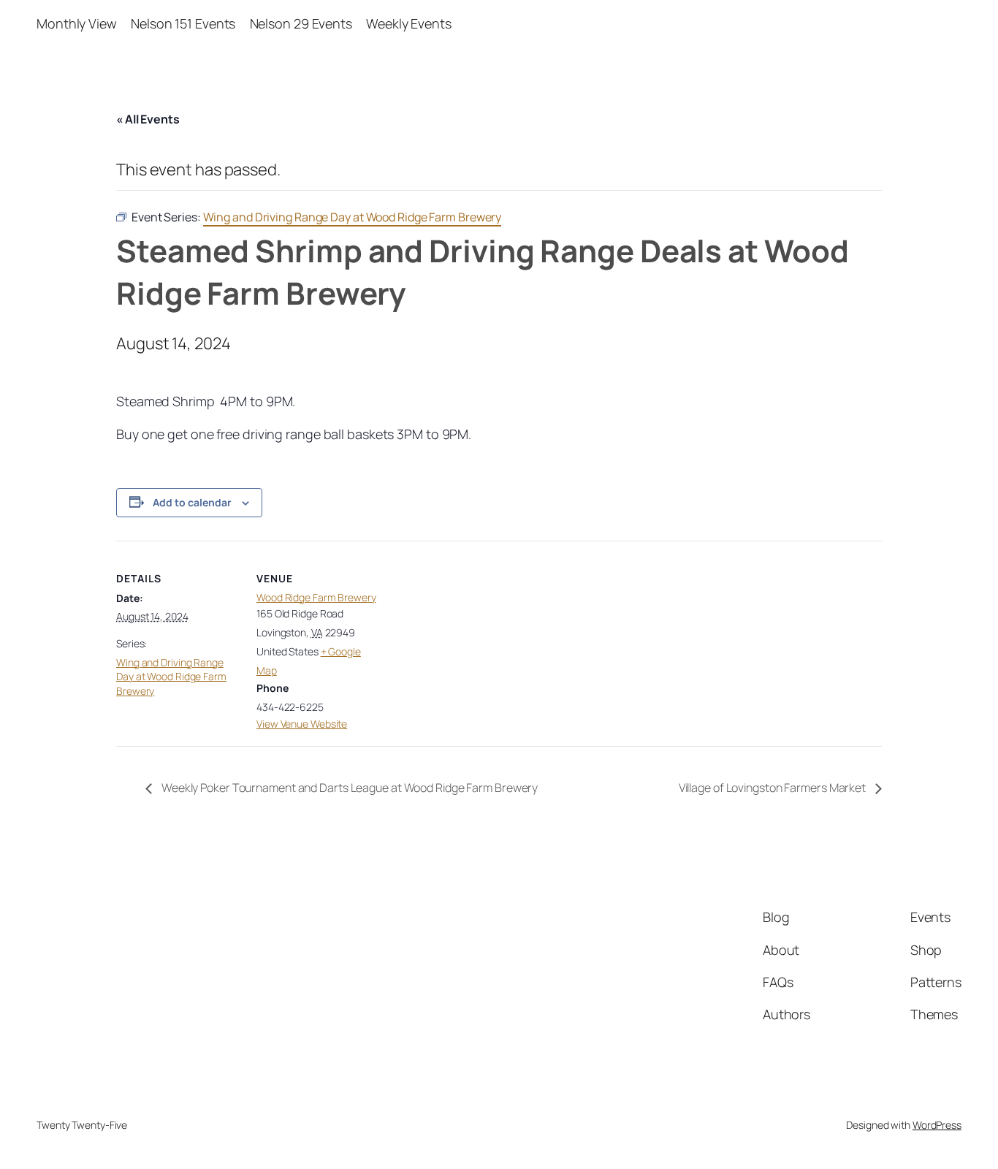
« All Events (148, 119)
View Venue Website (301, 724)
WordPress (937, 1125)
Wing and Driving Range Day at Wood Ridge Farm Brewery (171, 676)
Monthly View (77, 23)
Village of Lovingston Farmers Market (773, 788)
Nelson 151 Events (183, 23)
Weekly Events (409, 23)
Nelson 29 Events (301, 23)
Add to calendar (192, 502)
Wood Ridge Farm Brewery (316, 597)
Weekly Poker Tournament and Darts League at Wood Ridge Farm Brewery (348, 788)
